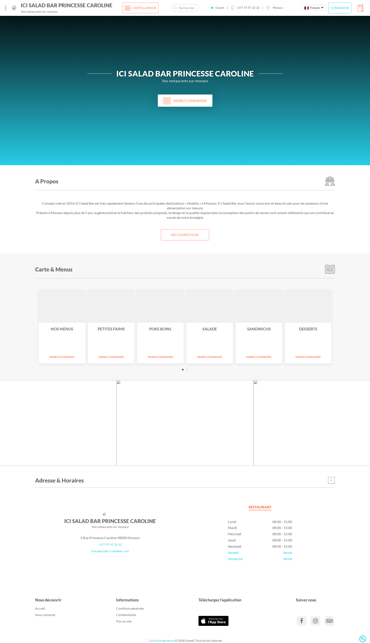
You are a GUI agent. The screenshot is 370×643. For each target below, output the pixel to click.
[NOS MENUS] (62, 306)
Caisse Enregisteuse (161, 640)
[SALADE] (209, 306)
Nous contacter (45, 615)
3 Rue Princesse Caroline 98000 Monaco (110, 538)
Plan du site (123, 621)
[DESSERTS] (308, 306)
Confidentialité (126, 615)
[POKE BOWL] (160, 306)
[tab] (260, 507)
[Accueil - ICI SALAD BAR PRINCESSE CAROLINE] (14, 8)
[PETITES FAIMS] (111, 306)
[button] (183, 369)
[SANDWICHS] (259, 306)
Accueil (40, 608)
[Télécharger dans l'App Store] (213, 620)
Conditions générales (130, 608)
